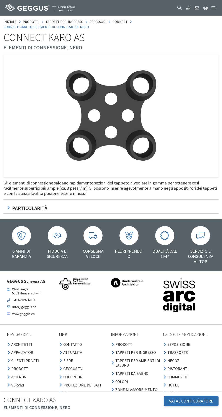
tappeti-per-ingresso (64, 21)
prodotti (31, 21)
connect (120, 21)
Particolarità (29, 208)
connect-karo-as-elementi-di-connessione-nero (46, 27)
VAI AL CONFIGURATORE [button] (191, 401)
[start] (40, 7)
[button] (179, 8)
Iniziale (10, 21)
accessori (98, 21)
